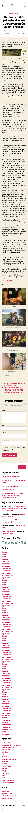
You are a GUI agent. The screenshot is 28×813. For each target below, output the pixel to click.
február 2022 (6, 676)
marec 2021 (6, 701)
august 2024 (6, 606)
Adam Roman (6, 743)
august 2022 (6, 662)
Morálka (4, 757)
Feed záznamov (7, 793)
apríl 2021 (5, 699)
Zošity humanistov (8, 782)
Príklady (4, 768)
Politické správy (7, 766)
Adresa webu (5, 440)
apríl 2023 (5, 643)
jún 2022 (4, 666)
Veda (3, 778)
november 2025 (7, 571)
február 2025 (6, 592)
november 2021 (7, 683)
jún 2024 (4, 610)
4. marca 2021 (8, 33)
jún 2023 (4, 638)
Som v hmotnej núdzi (9, 533)
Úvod (3, 775)
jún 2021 (4, 694)
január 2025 (6, 594)
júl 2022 (4, 664)
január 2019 (6, 715)
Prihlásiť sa (5, 791)
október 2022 (6, 657)
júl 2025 (4, 580)
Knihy (3, 754)
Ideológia (5, 752)
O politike (5, 761)
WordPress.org (7, 798)
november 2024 (7, 599)
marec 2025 (6, 589)
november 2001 (7, 729)
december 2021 (7, 680)
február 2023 (6, 648)
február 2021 (6, 704)
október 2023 (6, 629)
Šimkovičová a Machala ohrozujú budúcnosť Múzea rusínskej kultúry (14, 508)
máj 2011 (5, 718)
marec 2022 (6, 673)
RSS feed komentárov (9, 796)
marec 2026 (6, 561)
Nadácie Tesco (6, 94)
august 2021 (6, 690)
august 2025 (6, 578)
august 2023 (6, 634)
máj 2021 (5, 697)
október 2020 (6, 713)
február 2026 (6, 564)
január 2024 (6, 622)
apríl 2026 (5, 559)
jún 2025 (4, 582)
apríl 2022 (5, 671)
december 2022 (7, 652)
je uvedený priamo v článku (16, 31)
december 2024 (7, 596)
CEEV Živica (7, 375)
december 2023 (7, 624)
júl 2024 (4, 608)
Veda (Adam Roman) (8, 780)
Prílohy (4, 771)
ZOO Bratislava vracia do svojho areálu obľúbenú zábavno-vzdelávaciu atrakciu (12, 495)
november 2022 (7, 655)
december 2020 (7, 708)
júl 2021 (4, 692)
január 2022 (6, 678)
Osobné (4, 764)
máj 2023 (5, 641)
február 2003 (6, 725)
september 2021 (7, 687)
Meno (4, 425)
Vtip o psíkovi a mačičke (10, 486)
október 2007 (6, 722)
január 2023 (6, 650)
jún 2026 (4, 554)
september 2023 (7, 631)
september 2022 (7, 659)
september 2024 (7, 603)
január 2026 (6, 566)
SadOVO (9, 281)
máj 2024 (5, 613)
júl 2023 (4, 636)
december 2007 (7, 720)
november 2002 (7, 727)
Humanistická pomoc (9, 747)
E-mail (4, 432)
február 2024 (6, 620)
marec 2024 (6, 617)
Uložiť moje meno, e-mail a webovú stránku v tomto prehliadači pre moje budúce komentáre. (14, 449)
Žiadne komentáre (21, 33)
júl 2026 (4, 552)
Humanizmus (6, 750)
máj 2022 (5, 669)
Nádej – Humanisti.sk (8, 531)
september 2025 (7, 575)
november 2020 (7, 711)
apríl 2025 (5, 587)
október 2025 (6, 573)
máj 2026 (5, 557)
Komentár (5, 410)
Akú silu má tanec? (8, 490)
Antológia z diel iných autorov (11, 745)
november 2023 (7, 627)
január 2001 (6, 734)
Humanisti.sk (10, 805)
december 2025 (7, 568)
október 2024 (6, 601)
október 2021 (6, 685)
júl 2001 (4, 732)
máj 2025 (5, 585)
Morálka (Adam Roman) (10, 759)
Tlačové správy (14, 13)
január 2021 (5, 706)
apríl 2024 (5, 615)
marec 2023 (6, 645)
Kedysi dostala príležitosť (10, 476)
